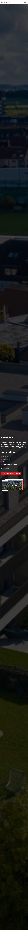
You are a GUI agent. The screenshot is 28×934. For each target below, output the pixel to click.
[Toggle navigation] (25, 2)
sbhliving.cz (6, 468)
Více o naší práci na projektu (11, 473)
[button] (20, 496)
